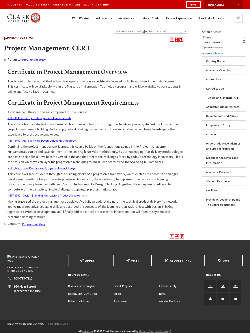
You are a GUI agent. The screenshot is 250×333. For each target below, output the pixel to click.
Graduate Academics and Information (222, 160)
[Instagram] (235, 286)
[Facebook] (210, 286)
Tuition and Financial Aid (222, 97)
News (162, 293)
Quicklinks (216, 4)
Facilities (211, 190)
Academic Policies (217, 172)
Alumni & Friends (97, 4)
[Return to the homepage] (34, 258)
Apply (89, 260)
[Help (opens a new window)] (181, 40)
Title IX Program (122, 286)
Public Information (58, 323)
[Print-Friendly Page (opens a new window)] (177, 40)
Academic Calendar (218, 70)
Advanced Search (212, 53)
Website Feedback (169, 301)
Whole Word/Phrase (214, 47)
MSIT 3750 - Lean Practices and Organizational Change (42, 168)
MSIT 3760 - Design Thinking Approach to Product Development (47, 195)
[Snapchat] (210, 299)
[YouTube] (223, 299)
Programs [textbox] (208, 37)
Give (193, 4)
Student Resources (218, 181)
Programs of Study (34, 59)
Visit (134, 260)
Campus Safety (167, 286)
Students (14, 4)
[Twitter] (223, 286)
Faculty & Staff (37, 4)
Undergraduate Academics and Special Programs (223, 146)
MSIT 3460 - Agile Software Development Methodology (42, 140)
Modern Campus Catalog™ (155, 331)
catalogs (87, 331)
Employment (120, 301)
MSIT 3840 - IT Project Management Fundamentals (39, 118)
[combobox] (150, 31)
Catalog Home (215, 61)
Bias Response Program (81, 286)
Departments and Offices (222, 116)
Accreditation (215, 88)
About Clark (213, 79)
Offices (117, 293)
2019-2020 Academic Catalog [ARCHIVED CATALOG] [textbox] (140, 31)
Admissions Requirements (222, 107)
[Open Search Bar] (238, 18)
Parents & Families (67, 4)
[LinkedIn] (235, 299)
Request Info (180, 260)
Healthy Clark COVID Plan (82, 293)
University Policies (78, 301)
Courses (211, 134)
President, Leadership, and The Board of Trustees (223, 202)
